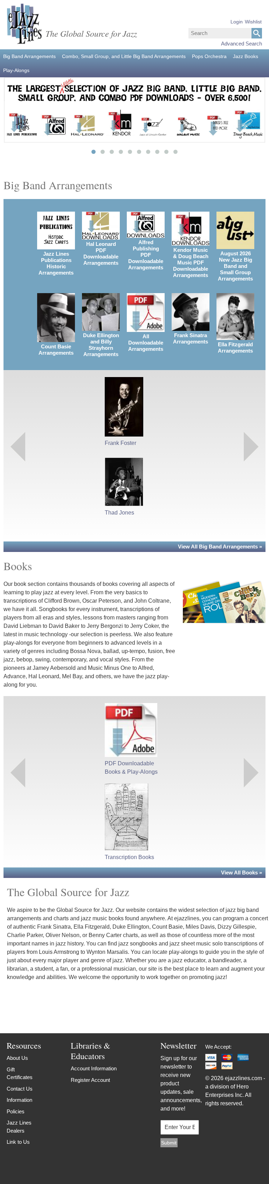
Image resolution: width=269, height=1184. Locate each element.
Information (19, 1100)
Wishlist (253, 21)
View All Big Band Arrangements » (220, 547)
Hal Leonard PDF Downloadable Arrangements (100, 253)
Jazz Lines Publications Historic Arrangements (56, 263)
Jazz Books (245, 56)
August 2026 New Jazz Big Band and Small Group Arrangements (235, 266)
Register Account (90, 1080)
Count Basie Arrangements (56, 349)
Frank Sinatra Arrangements (190, 338)
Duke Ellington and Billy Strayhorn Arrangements (101, 344)
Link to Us (18, 1142)
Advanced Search (241, 44)
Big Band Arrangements (29, 56)
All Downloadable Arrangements (145, 342)
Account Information (94, 1068)
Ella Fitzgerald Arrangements (235, 347)
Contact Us (20, 1089)
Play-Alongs (16, 70)
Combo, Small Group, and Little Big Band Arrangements (124, 56)
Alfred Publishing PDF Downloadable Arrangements (145, 254)
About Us (17, 1058)
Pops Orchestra (209, 56)
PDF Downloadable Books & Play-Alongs (131, 767)
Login (236, 21)
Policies (16, 1111)
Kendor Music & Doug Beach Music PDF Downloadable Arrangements (190, 262)
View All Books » (241, 872)
